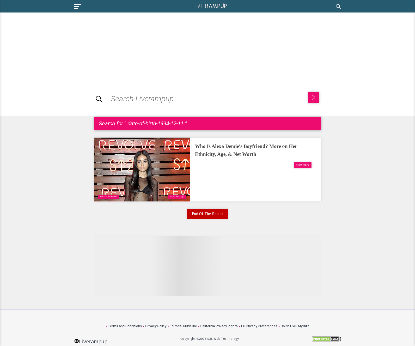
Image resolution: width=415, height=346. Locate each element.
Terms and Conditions (125, 326)
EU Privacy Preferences (259, 326)
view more (302, 164)
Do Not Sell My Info (295, 326)
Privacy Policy (155, 326)
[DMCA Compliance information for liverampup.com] (326, 340)
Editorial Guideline (183, 326)
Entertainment (109, 196)
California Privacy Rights (219, 326)
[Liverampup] (209, 5)
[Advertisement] (40, 46)
